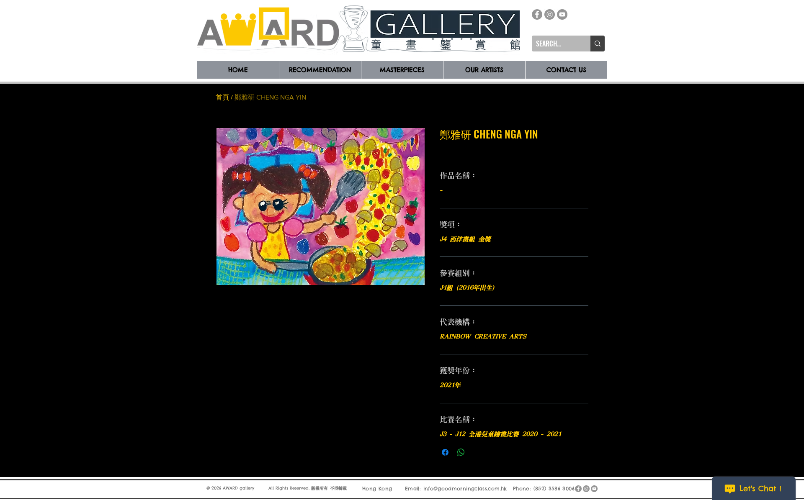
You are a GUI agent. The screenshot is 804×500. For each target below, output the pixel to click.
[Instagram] (549, 14)
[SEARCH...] (597, 43)
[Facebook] (537, 14)
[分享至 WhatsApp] (461, 452)
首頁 (222, 97)
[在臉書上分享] (445, 452)
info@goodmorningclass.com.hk (465, 488)
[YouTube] (562, 14)
